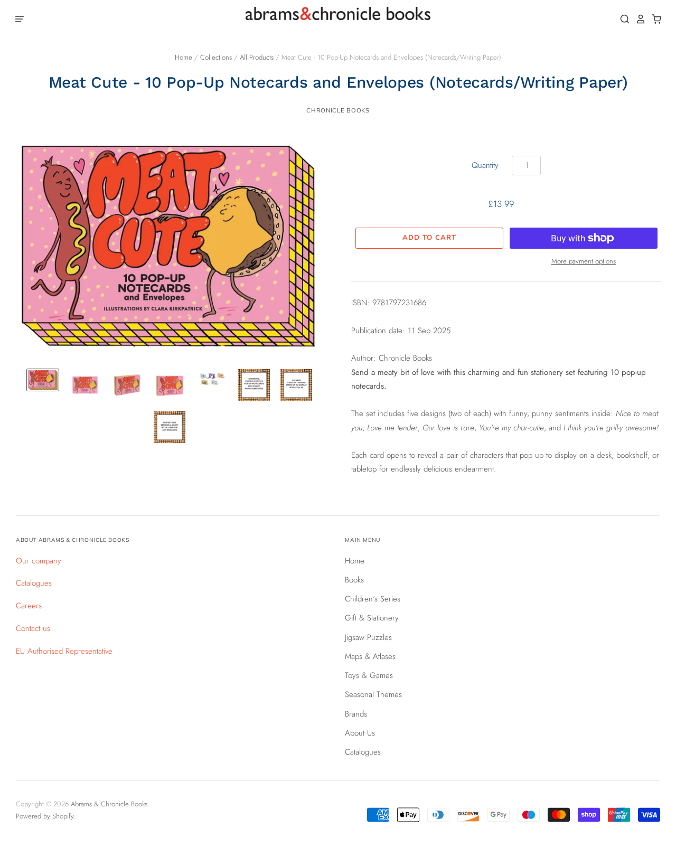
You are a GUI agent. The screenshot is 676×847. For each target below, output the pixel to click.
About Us (360, 733)
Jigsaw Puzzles (368, 637)
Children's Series (372, 599)
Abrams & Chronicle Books (109, 804)
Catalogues (34, 583)
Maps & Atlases (370, 656)
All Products (257, 57)
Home (183, 57)
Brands (356, 714)
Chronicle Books (337, 110)
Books (354, 580)
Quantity (485, 165)
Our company (38, 561)
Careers (29, 605)
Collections (216, 57)
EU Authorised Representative (64, 651)
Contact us (33, 628)
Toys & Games (369, 675)
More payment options (583, 261)
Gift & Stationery (372, 618)
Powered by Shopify (44, 816)
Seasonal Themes (373, 694)
